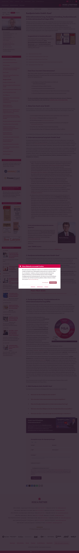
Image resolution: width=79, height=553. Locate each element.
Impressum (46, 286)
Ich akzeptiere (53, 282)
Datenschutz (33, 286)
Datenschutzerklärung (33, 279)
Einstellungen (45, 282)
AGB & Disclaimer (40, 286)
